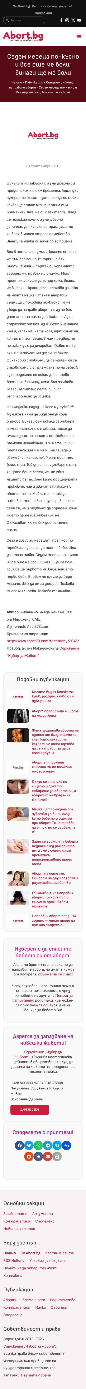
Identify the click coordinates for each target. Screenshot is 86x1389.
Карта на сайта (44, 6)
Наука (40, 1307)
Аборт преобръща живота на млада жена (55, 713)
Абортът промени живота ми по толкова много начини (52, 767)
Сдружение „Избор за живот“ (29, 1346)
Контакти (43, 13)
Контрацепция (16, 1221)
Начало (16, 83)
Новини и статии (19, 1228)
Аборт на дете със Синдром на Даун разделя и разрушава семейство (55, 878)
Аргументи (42, 1213)
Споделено (54, 83)
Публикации (34, 83)
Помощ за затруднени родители (43, 998)
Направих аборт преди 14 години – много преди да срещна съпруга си (54, 920)
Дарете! (65, 6)
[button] (79, 36)
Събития (59, 1307)
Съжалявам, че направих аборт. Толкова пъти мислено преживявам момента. (52, 900)
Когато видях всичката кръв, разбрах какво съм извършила (53, 696)
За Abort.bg (21, 6)
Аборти (10, 1300)
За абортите (15, 1213)
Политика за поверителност (29, 1268)
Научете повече (36, 1375)
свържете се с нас (55, 974)
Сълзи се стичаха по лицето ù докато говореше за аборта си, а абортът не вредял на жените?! (54, 790)
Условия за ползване (47, 1260)
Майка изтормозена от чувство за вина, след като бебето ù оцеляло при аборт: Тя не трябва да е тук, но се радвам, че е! (53, 820)
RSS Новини (13, 1260)
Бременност (33, 1300)
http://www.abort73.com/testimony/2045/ (43, 641)
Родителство (62, 1300)
